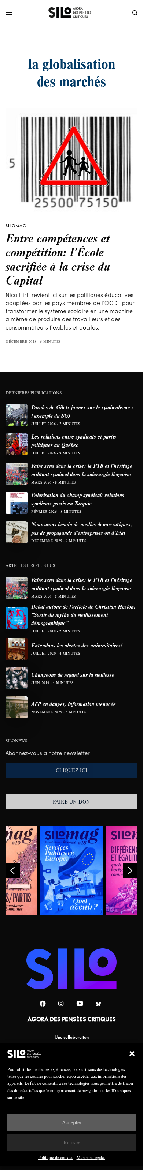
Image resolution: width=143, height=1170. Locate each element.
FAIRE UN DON (71, 801)
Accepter (71, 1122)
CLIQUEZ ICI (71, 770)
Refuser (71, 1142)
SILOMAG (16, 226)
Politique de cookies (55, 1157)
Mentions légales (91, 1157)
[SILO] (71, 12)
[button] (132, 1053)
